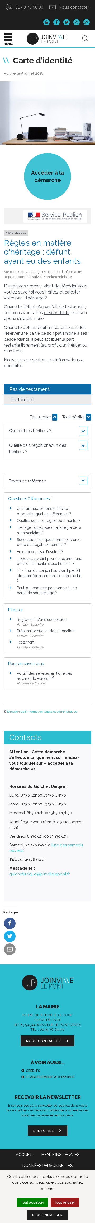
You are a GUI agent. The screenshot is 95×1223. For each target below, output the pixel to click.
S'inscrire (44, 1131)
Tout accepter (32, 1202)
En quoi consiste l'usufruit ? (40, 552)
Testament (25, 642)
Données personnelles (47, 1165)
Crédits (33, 1071)
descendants (56, 312)
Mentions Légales (60, 1154)
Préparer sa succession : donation (45, 631)
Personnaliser (47, 1215)
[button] (47, 431)
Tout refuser (65, 1202)
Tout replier (41, 417)
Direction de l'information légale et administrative (42, 711)
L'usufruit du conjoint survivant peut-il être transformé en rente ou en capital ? (49, 575)
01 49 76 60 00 (28, 7)
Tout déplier (74, 417)
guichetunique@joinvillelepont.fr (39, 874)
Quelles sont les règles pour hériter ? (48, 521)
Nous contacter (73, 7)
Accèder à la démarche (47, 176)
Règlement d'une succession (41, 619)
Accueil (24, 1154)
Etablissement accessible (50, 1077)
